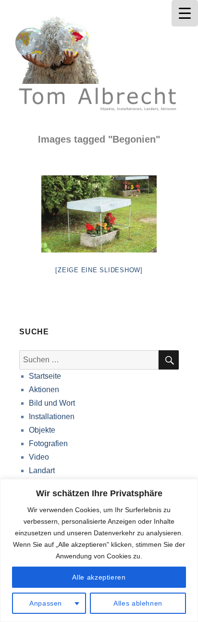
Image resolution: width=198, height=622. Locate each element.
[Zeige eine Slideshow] (99, 270)
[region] (99, 550)
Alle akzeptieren (99, 577)
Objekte (42, 430)
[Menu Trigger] (185, 13)
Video (39, 457)
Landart (42, 470)
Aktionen (44, 389)
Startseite (45, 376)
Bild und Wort (52, 403)
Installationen (51, 416)
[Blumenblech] (99, 213)
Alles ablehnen (137, 603)
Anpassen (45, 603)
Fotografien (48, 443)
